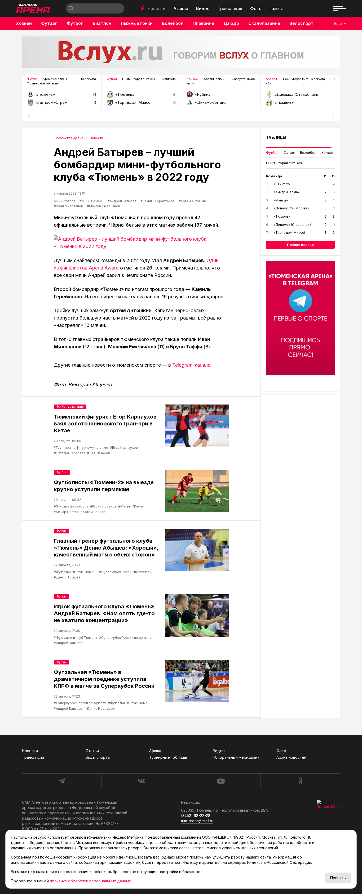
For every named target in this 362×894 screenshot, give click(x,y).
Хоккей (24, 23)
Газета (277, 8)
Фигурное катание (70, 406)
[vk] (141, 781)
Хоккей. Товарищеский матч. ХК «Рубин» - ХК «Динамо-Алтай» (221, 96)
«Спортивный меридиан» (236, 757)
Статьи (92, 750)
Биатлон (102, 23)
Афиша (180, 8)
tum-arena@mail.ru (197, 821)
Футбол (75, 23)
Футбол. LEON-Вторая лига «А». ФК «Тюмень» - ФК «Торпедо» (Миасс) (141, 96)
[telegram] (61, 781)
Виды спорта (98, 757)
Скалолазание (264, 23)
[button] (28, 116)
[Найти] (71, 8)
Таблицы (276, 137)
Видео (203, 8)
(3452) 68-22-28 (195, 815)
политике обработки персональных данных (90, 881)
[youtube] (221, 781)
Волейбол (172, 23)
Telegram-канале (191, 365)
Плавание (203, 23)
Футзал (49, 23)
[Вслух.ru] (181, 52)
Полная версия (300, 244)
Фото (256, 8)
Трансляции (230, 8)
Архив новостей (291, 757)
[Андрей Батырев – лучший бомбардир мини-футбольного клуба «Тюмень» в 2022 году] (141, 242)
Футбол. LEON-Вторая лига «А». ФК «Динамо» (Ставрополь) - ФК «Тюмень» (300, 96)
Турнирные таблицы (168, 757)
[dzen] (300, 781)
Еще (338, 23)
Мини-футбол (65, 201)
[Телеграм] (300, 318)
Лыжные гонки (137, 23)
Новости (156, 8)
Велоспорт (301, 23)
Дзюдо (231, 23)
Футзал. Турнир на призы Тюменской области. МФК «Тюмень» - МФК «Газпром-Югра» (61, 96)
